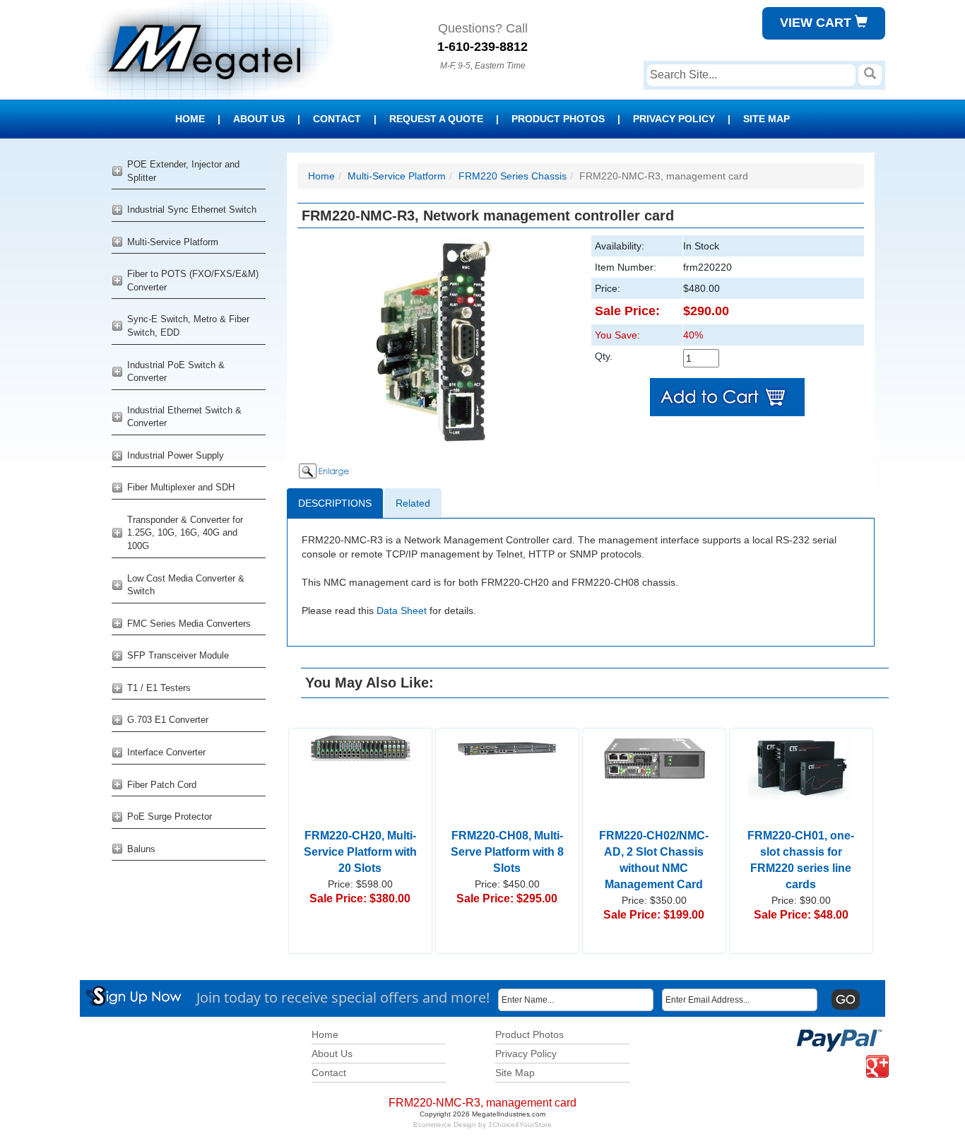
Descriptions (335, 503)
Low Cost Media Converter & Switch (185, 585)
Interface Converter (166, 752)
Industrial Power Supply (175, 455)
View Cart (817, 23)
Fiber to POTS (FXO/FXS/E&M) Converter (193, 281)
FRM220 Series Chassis (512, 176)
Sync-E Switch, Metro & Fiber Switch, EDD (188, 326)
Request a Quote (436, 118)
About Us (259, 118)
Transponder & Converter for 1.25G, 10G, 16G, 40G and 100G (185, 532)
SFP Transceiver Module (178, 655)
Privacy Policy (674, 118)
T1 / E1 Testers (159, 688)
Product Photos (558, 118)
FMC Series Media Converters (189, 623)
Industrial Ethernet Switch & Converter (184, 417)
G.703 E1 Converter (167, 719)
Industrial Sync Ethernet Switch (191, 209)
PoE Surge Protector (169, 816)
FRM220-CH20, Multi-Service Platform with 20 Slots (360, 852)
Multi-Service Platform (172, 242)
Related (413, 503)
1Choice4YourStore (520, 1124)
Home (190, 118)
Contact (337, 118)
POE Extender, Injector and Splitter (183, 171)
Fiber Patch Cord (161, 784)
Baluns (141, 849)
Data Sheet (402, 610)
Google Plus (869, 1055)
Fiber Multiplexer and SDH (181, 487)
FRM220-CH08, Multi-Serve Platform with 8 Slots (507, 852)
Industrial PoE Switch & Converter (176, 372)
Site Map (766, 118)
